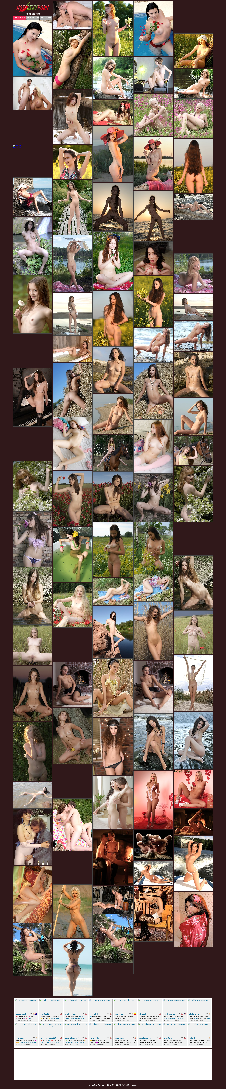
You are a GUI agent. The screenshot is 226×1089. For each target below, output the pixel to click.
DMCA (124, 1085)
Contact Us (132, 1085)
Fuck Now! (46, 17)
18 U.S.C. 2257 (113, 1085)
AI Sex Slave (19, 17)
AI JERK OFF (33, 17)
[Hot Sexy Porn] (32, 7)
